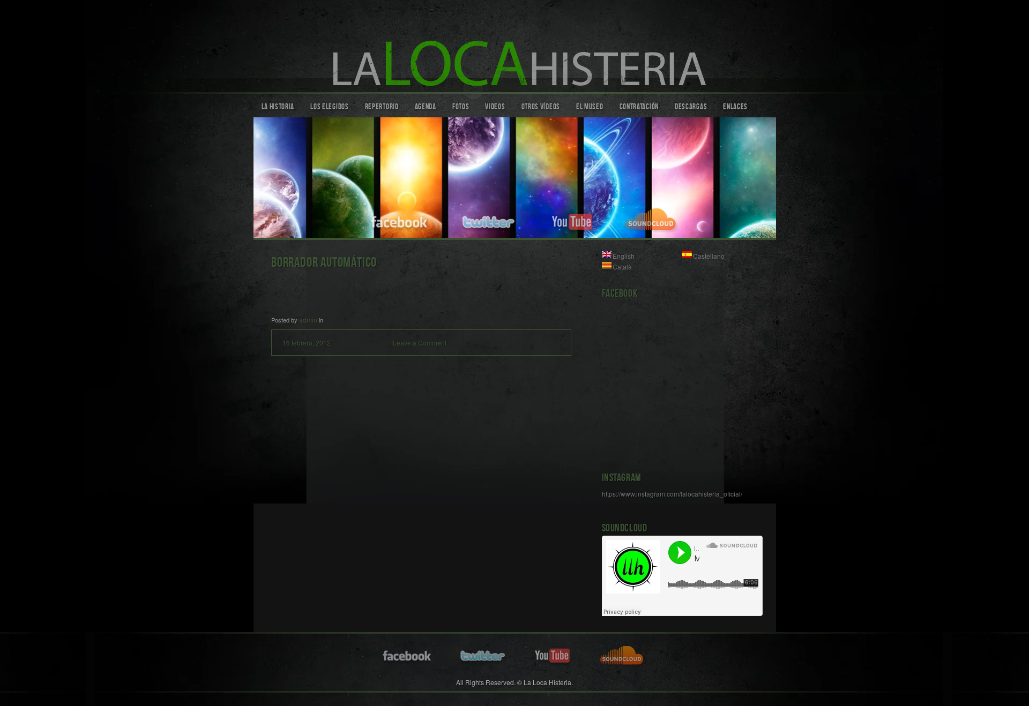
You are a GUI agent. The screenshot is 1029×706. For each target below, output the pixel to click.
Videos (495, 107)
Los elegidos (329, 107)
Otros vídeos (540, 107)
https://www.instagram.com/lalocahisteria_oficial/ (672, 493)
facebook (399, 220)
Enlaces (735, 107)
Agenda (425, 107)
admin (308, 319)
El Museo (589, 107)
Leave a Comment (419, 342)
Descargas (691, 107)
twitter (489, 220)
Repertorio (382, 107)
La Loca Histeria (514, 48)
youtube (571, 220)
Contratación (639, 107)
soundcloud (652, 220)
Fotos (460, 107)
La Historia (278, 107)
